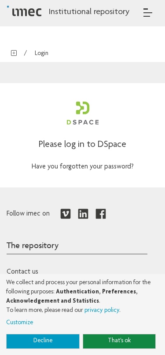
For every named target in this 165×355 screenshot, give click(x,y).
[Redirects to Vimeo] (65, 214)
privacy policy (101, 310)
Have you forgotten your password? (83, 167)
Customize (19, 323)
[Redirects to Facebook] (100, 214)
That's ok (119, 341)
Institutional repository (88, 12)
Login (41, 54)
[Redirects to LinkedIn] (83, 214)
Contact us (22, 272)
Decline (42, 341)
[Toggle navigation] (148, 12)
